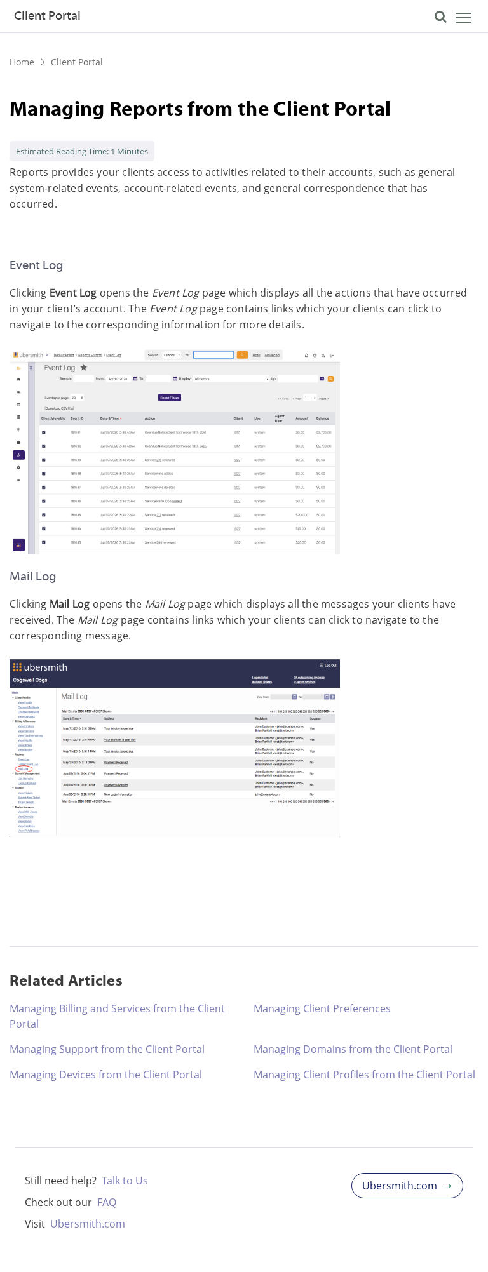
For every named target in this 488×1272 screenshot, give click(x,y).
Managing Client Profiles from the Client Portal (364, 1074)
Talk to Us (125, 1181)
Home (22, 62)
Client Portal (77, 62)
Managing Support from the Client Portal (107, 1049)
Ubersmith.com (87, 1224)
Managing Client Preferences (322, 1008)
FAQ (106, 1202)
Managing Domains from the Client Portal (353, 1049)
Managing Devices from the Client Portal (106, 1074)
